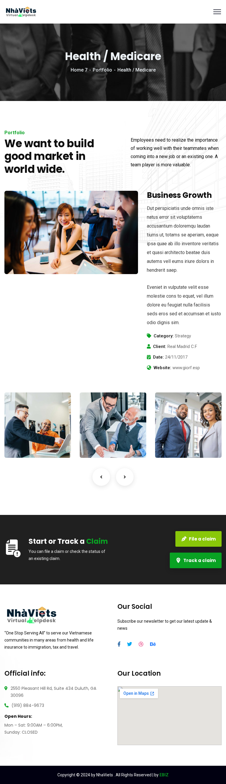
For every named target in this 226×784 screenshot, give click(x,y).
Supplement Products (180, 426)
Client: (159, 346)
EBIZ (164, 775)
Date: (158, 357)
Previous (101, 477)
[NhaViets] (21, 11)
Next (125, 477)
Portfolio (102, 70)
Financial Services (101, 426)
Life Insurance (27, 426)
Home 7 (79, 70)
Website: (162, 367)
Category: (164, 336)
